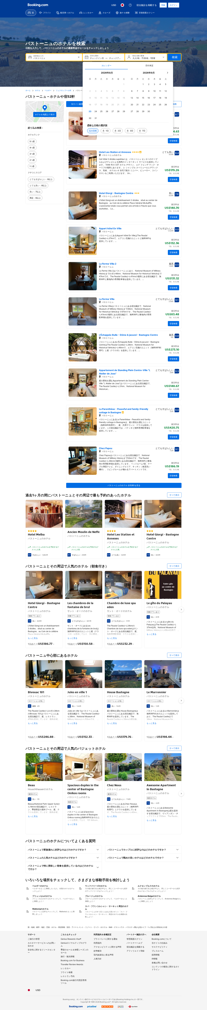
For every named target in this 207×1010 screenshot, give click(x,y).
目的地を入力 (38, 56)
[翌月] (167, 72)
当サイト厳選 (77, 104)
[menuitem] (30, 13)
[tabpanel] (128, 102)
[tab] (106, 65)
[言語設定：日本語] (122, 5)
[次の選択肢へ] (181, 609)
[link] (45, 141)
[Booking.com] (38, 5)
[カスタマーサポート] (130, 5)
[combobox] (54, 58)
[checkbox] (124, 84)
